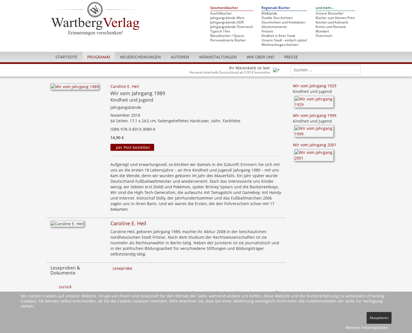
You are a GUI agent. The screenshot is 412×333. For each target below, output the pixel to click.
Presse (291, 57)
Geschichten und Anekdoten (283, 22)
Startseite (66, 57)
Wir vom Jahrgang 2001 (314, 144)
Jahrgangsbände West (227, 18)
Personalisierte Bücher (228, 40)
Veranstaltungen (218, 57)
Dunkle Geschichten (277, 18)
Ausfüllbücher (221, 13)
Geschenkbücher (224, 8)
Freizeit (267, 31)
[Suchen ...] (354, 69)
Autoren (180, 57)
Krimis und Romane (331, 27)
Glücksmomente (274, 27)
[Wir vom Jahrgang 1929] (314, 103)
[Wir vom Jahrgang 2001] (314, 157)
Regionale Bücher (275, 8)
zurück (65, 286)
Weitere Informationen (367, 327)
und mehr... (325, 8)
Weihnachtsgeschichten (279, 45)
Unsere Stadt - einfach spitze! (284, 40)
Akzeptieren (379, 317)
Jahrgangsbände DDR (227, 22)
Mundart (322, 31)
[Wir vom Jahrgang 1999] (314, 133)
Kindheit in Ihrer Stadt (278, 36)
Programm (98, 57)
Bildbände (269, 13)
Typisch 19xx (220, 31)
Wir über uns (260, 57)
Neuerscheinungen (140, 57)
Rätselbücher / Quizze (227, 36)
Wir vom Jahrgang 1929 (314, 85)
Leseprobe (122, 268)
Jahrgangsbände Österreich (231, 27)
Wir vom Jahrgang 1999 (314, 115)
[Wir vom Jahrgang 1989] (74, 88)
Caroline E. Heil (124, 86)
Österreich (324, 36)
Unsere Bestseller (330, 13)
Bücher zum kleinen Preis (335, 18)
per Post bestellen (132, 147)
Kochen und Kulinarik (332, 22)
